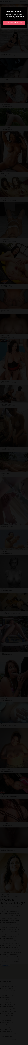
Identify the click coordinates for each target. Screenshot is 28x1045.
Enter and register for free (14, 22)
